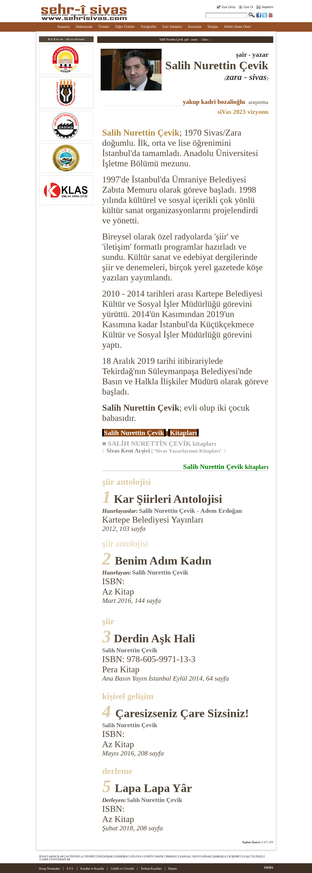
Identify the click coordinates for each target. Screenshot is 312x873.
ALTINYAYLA (74, 856)
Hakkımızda (84, 27)
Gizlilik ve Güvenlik (122, 868)
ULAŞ (245, 856)
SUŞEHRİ (234, 856)
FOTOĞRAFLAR (60, 859)
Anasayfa (63, 27)
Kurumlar (195, 27)
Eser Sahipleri (172, 27)
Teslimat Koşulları (151, 868)
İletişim (213, 27)
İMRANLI (171, 856)
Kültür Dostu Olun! (237, 27)
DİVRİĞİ (90, 856)
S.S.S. (70, 868)
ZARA (45, 859)
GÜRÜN (148, 856)
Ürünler (103, 27)
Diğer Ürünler (125, 27)
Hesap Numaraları (49, 868)
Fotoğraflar (148, 27)
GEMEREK (121, 856)
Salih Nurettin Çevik (140, 133)
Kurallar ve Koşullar (92, 868)
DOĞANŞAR (105, 856)
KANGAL (185, 856)
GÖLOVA (135, 856)
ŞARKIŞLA (219, 856)
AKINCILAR (56, 856)
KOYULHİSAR (202, 856)
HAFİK (159, 856)
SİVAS (43, 856)
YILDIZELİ (258, 856)
